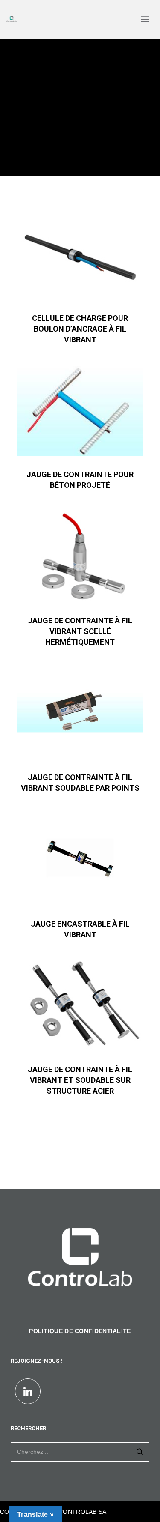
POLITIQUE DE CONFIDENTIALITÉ (80, 1331)
